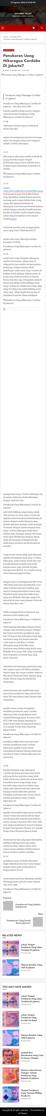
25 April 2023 (16, 70)
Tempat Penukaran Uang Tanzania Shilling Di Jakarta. (31, 1093)
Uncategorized (8, 50)
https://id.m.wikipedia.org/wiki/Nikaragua (23, 191)
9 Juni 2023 (26, 970)
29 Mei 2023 (27, 1099)
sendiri (13, 218)
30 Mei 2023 (27, 1081)
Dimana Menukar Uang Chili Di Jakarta (31, 966)
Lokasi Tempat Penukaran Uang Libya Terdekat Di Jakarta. (31, 947)
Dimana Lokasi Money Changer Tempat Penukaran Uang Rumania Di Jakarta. (31, 1074)
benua (6, 159)
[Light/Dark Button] (35, 28)
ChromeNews (36, 1110)
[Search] (42, 28)
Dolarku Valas (23, 13)
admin (7, 70)
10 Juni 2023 (27, 953)
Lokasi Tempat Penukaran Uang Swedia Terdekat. (29, 1018)
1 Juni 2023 (26, 1061)
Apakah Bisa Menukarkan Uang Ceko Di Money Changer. (32, 1055)
